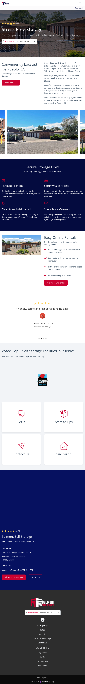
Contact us (35, 577)
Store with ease (10, 83)
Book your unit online (55, 283)
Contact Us (42, 643)
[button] (38, 338)
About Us (42, 634)
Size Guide (42, 665)
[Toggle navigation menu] (81, 3)
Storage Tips (42, 661)
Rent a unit (79, 8)
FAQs (42, 657)
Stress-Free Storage (42, 638)
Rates (42, 630)
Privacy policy (42, 677)
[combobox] (19, 41)
